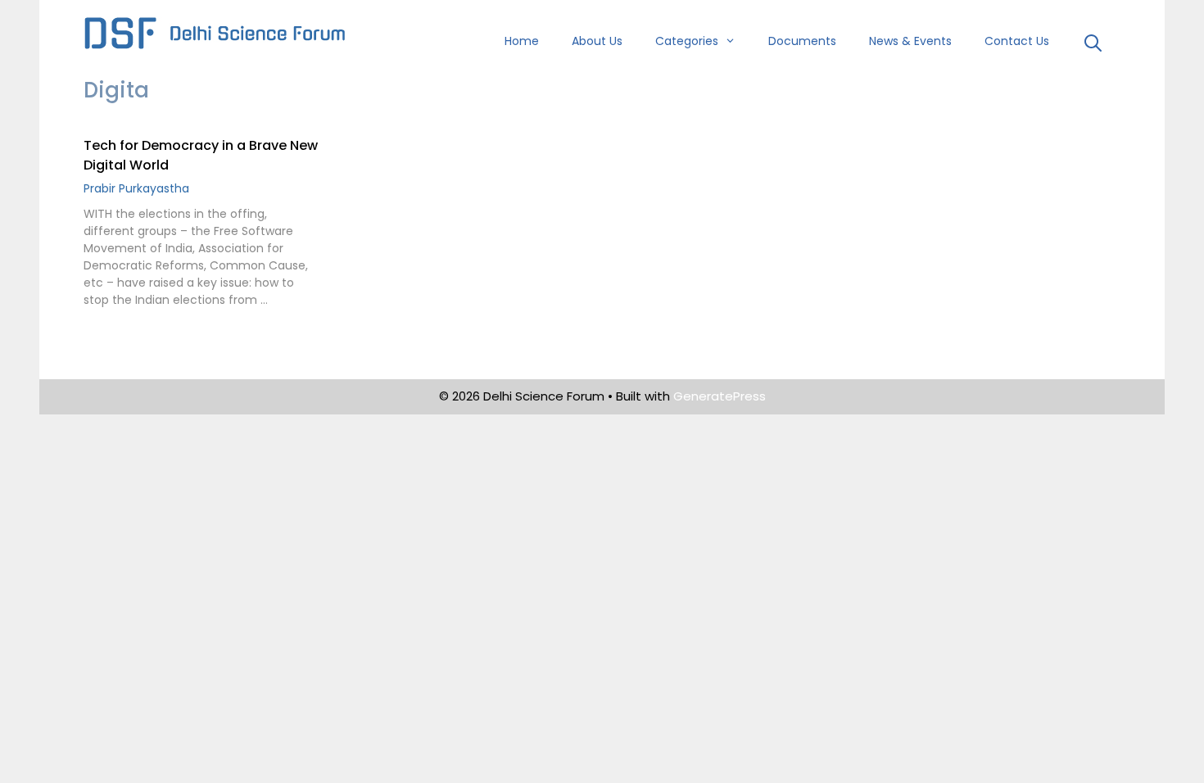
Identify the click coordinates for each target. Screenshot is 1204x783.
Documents (802, 41)
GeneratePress (719, 396)
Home (522, 41)
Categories (686, 41)
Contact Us (1016, 41)
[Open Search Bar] (1093, 45)
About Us (597, 41)
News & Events (910, 41)
